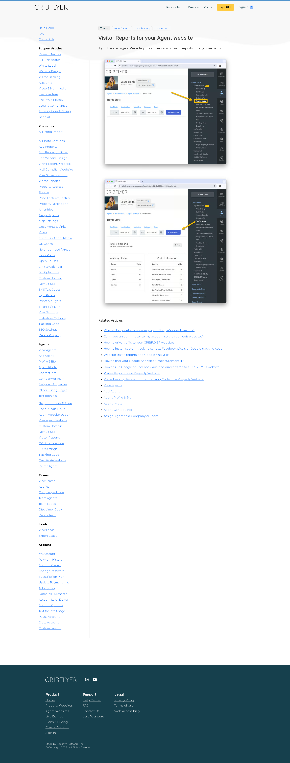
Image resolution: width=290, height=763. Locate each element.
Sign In (50, 732)
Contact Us (46, 39)
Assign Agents (49, 215)
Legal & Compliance (53, 105)
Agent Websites (57, 711)
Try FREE (225, 7)
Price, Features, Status (54, 198)
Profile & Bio (47, 361)
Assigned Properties (53, 384)
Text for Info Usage (52, 611)
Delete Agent (48, 466)
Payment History (50, 559)
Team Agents (48, 498)
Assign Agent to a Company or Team (131, 416)
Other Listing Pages (53, 390)
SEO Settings (48, 329)
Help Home (47, 28)
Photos (44, 192)
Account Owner (50, 565)
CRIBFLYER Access (51, 443)
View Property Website (55, 163)
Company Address (51, 492)
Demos (193, 7)
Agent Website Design (55, 414)
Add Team (46, 486)
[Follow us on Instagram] (87, 679)
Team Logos (47, 503)
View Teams (47, 481)
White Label (47, 65)
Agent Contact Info (118, 409)
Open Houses (48, 261)
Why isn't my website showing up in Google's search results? (149, 330)
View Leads (46, 530)
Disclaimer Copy (50, 509)
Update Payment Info (54, 582)
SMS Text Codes (49, 289)
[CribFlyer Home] (51, 7)
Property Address (51, 186)
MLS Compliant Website (56, 169)
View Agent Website (53, 420)
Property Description (53, 203)
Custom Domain (50, 278)
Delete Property (50, 335)
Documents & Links (52, 226)
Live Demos (54, 716)
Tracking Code (49, 324)
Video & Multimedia (52, 88)
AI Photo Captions (52, 141)
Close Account (49, 622)
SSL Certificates (49, 60)
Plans (208, 7)
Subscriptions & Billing (55, 111)
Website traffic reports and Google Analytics (136, 354)
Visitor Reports (49, 181)
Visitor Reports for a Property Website (132, 373)
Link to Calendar (50, 266)
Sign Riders (47, 295)
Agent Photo (48, 367)
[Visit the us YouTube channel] (95, 679)
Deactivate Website (52, 460)
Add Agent (46, 355)
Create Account (57, 727)
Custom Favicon (50, 628)
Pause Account (49, 616)
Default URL (47, 283)
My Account (47, 554)
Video (43, 232)
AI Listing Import (51, 131)
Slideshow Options (52, 318)
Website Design (50, 71)
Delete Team (47, 515)
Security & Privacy (51, 100)
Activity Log (47, 588)
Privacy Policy (124, 700)
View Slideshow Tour (53, 175)
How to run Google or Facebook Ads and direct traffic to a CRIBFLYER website (162, 367)
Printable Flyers (50, 301)
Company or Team (51, 378)
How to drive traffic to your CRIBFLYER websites (139, 342)
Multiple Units (49, 272)
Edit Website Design (53, 158)
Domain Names (50, 54)
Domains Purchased (53, 594)
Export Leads (48, 535)
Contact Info (48, 373)
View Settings (48, 312)
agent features (122, 28)
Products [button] (173, 7)
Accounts (45, 82)
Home (50, 700)
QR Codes (46, 243)
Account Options (51, 605)
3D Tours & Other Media (55, 238)
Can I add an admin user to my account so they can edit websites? (154, 336)
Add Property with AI (53, 152)
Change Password (51, 571)
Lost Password (93, 716)
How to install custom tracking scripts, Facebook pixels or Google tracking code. (163, 348)
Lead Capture (48, 94)
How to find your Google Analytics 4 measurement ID (144, 361)
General (44, 117)
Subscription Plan (51, 576)
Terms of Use (124, 705)
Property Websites (59, 705)
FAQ (41, 33)
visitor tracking (142, 28)
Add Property (48, 146)
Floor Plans (47, 255)
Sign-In (244, 7)
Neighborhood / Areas (54, 249)
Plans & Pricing (56, 722)
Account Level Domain (55, 599)
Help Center (92, 700)
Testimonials (48, 395)
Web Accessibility (127, 711)
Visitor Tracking (50, 77)
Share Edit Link (49, 306)
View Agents (47, 350)
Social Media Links (52, 409)
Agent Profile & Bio (117, 397)
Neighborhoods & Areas (55, 403)
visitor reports (161, 28)
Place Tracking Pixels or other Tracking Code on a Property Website (154, 379)
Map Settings (48, 221)
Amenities (46, 209)
